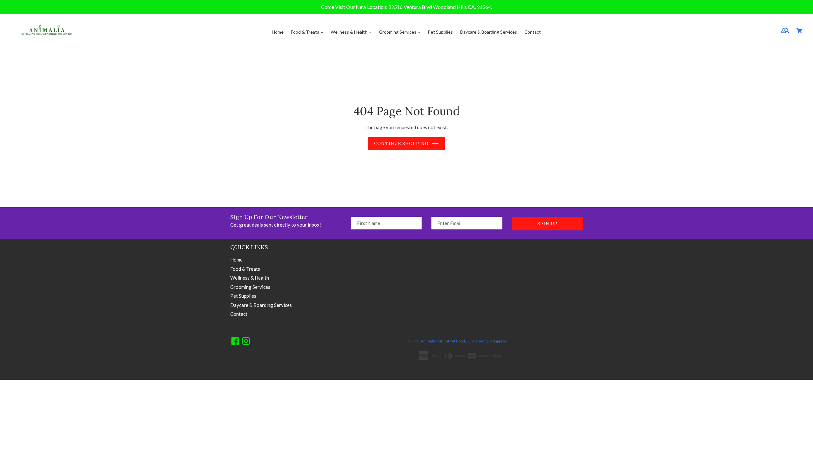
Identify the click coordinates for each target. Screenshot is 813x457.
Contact (532, 32)
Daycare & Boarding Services (488, 32)
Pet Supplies (440, 32)
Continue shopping (401, 143)
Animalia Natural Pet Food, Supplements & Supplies (464, 341)
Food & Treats (305, 32)
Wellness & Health (349, 32)
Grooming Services (398, 32)
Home (278, 32)
